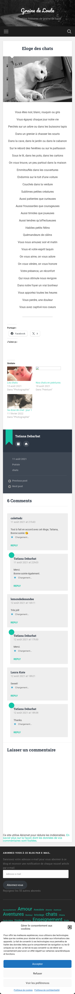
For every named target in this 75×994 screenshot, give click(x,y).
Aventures (13, 914)
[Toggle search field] (69, 31)
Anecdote (39, 909)
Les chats (12, 382)
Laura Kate (18, 672)
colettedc (16, 518)
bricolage (39, 914)
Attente (49, 910)
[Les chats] (19, 374)
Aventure (57, 910)
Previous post (19, 480)
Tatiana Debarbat (25, 558)
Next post (17, 486)
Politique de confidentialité (46, 990)
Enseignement (47, 919)
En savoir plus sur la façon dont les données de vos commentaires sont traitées (36, 837)
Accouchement (9, 910)
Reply (14, 545)
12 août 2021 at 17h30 (26, 639)
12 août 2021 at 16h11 (23, 602)
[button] (70, 927)
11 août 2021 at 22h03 (26, 562)
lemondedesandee (22, 599)
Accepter (37, 964)
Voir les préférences (37, 983)
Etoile (66, 920)
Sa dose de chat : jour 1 (19, 410)
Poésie (16, 464)
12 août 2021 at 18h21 (23, 676)
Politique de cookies (23, 990)
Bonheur (29, 915)
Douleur (18, 920)
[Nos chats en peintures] (48, 374)
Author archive (18, 444)
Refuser (37, 973)
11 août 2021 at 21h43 (23, 522)
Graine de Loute (37, 10)
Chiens (62, 915)
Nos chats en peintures (48, 382)
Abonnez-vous (15, 885)
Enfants (27, 920)
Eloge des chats (37, 48)
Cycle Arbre (8, 920)
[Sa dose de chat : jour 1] (19, 401)
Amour (25, 909)
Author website (26, 444)
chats (15, 470)
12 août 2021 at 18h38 (26, 712)
